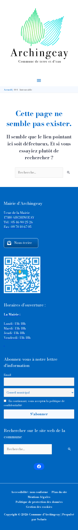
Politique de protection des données (39, 502)
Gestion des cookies (39, 507)
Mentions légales (39, 497)
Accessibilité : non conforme (29, 492)
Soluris (42, 519)
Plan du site (59, 492)
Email (7, 375)
